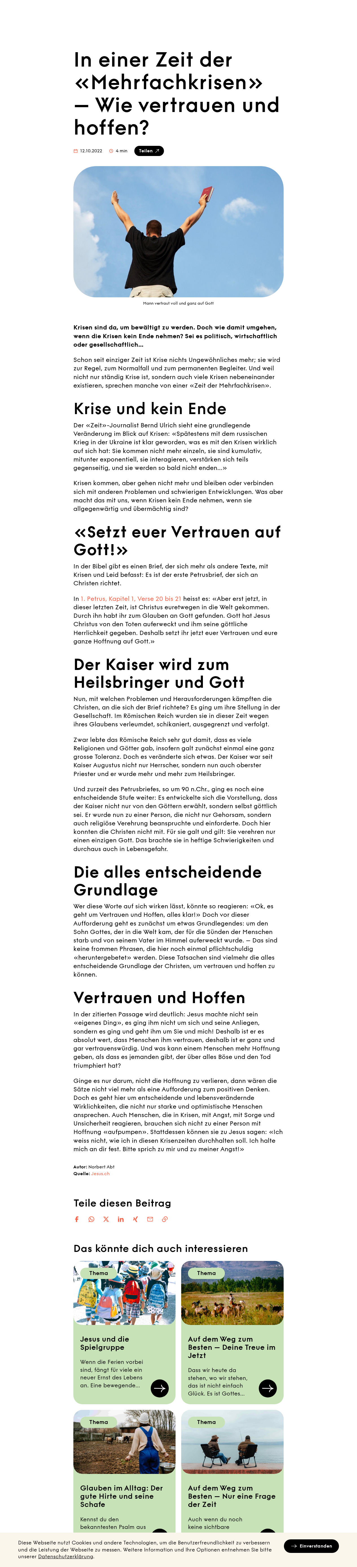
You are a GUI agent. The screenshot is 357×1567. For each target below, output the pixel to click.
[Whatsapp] (91, 1219)
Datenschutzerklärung (65, 1556)
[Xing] (135, 1219)
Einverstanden (316, 1546)
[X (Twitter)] (106, 1219)
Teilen (146, 150)
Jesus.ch (100, 1173)
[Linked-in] (120, 1219)
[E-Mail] (150, 1219)
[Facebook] (76, 1219)
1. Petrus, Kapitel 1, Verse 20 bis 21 (131, 599)
